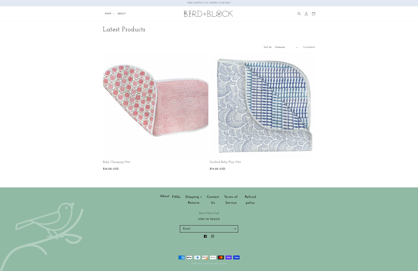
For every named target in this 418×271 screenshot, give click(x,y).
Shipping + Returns (193, 200)
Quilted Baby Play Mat (225, 162)
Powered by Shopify (218, 263)
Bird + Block (204, 263)
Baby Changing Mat (116, 162)
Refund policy (250, 200)
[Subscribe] (234, 229)
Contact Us (213, 200)
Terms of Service (231, 200)
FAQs (176, 197)
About (164, 196)
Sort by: (268, 47)
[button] (109, 13)
